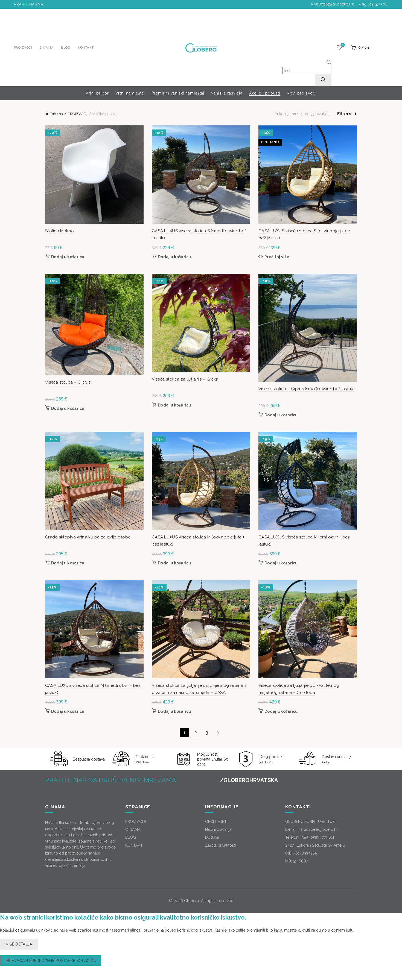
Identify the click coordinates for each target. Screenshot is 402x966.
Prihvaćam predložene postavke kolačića (51, 960)
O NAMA (46, 47)
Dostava (212, 837)
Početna (56, 114)
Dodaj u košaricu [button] (68, 257)
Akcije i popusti (264, 93)
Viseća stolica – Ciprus (68, 382)
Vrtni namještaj (130, 93)
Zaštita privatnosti (220, 845)
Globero (191, 901)
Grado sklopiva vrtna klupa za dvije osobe (87, 537)
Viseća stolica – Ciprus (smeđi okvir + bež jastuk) (306, 388)
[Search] (323, 80)
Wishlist (342, 44)
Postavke (118, 960)
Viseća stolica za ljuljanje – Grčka (185, 379)
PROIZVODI (23, 47)
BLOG (65, 47)
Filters (344, 113)
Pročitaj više (276, 257)
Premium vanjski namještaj (178, 93)
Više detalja (19, 944)
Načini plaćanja (218, 829)
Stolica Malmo (59, 230)
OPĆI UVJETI (216, 821)
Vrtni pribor (97, 93)
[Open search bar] (329, 63)
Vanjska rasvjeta (227, 93)
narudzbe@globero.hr (332, 4)
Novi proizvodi (302, 93)
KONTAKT (86, 47)
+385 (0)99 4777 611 (373, 4)
